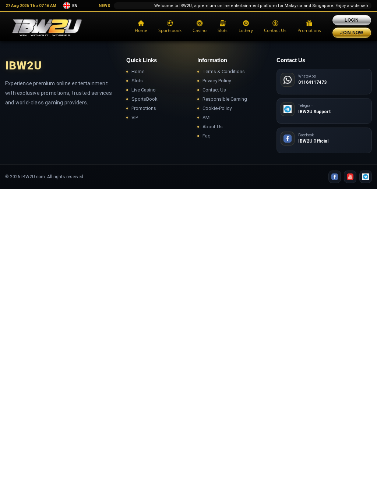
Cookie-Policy (217, 108)
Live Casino (143, 90)
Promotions (309, 30)
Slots (137, 80)
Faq (206, 136)
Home (141, 30)
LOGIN (352, 20)
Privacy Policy (216, 80)
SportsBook (144, 99)
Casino (200, 30)
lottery (246, 30)
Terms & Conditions (223, 71)
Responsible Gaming (224, 99)
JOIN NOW (351, 32)
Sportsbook (170, 30)
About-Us (212, 126)
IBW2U (23, 65)
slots (223, 30)
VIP (134, 117)
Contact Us (275, 30)
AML (207, 117)
